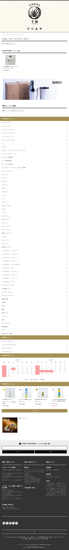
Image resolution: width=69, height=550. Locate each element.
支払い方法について (13, 537)
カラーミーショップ (21, 544)
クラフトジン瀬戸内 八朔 (25, 399)
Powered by (26, 547)
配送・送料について (25, 537)
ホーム (3, 34)
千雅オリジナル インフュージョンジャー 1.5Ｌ (10, 67)
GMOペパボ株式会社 (39, 544)
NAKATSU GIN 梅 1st (41, 399)
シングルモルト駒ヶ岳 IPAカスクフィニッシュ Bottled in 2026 (59, 400)
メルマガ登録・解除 (26, 538)
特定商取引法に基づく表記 (45, 537)
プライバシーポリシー (58, 537)
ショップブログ (36, 538)
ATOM (46, 538)
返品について (34, 537)
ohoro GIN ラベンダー (7, 399)
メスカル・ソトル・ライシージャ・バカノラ (14, 34)
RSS (42, 538)
